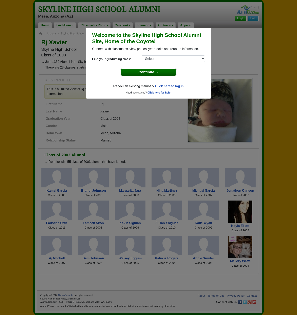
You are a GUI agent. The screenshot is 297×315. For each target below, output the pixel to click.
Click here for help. (159, 92)
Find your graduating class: (111, 59)
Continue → (148, 72)
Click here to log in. (169, 86)
